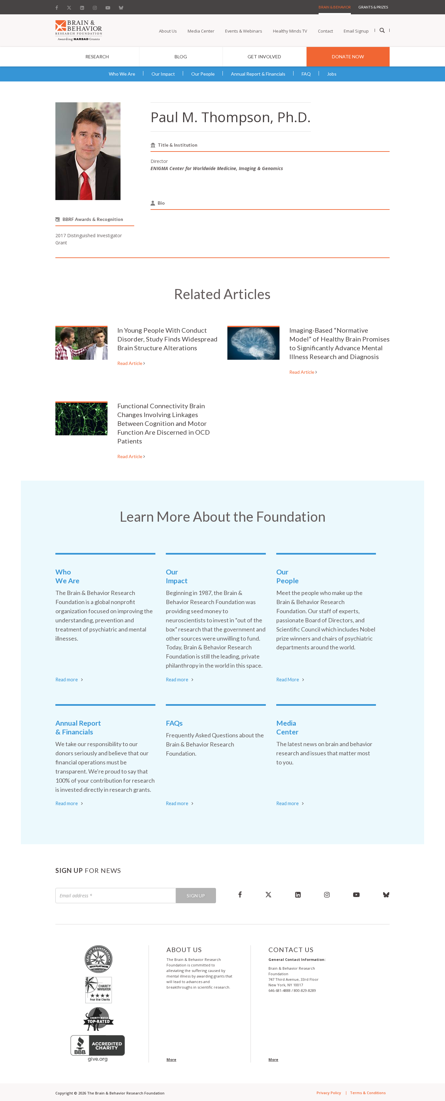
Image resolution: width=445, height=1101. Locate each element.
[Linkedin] (82, 6)
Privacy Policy (329, 1092)
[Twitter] (69, 6)
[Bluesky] (121, 6)
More (171, 1059)
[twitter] (268, 894)
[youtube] (356, 894)
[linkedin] (297, 894)
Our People (203, 74)
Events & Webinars (243, 31)
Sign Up (196, 895)
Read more (66, 679)
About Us (168, 31)
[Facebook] (58, 6)
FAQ (306, 74)
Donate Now (348, 56)
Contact (325, 31)
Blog (181, 56)
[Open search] (382, 30)
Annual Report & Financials (258, 74)
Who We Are (122, 74)
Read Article (130, 363)
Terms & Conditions (368, 1092)
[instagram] (326, 894)
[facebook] (239, 894)
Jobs (332, 74)
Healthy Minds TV (290, 31)
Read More (287, 679)
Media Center (201, 31)
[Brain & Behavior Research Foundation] (78, 30)
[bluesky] (380, 894)
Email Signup (356, 31)
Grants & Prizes (373, 7)
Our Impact (163, 74)
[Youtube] (108, 6)
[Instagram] (95, 6)
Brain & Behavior (335, 7)
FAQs (174, 723)
